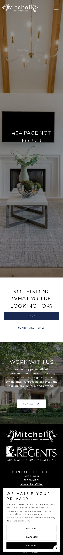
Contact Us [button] (31, 403)
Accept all (32, 546)
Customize (32, 537)
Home (31, 316)
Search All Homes (31, 327)
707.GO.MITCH (32, 480)
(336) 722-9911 (32, 476)
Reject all (32, 528)
